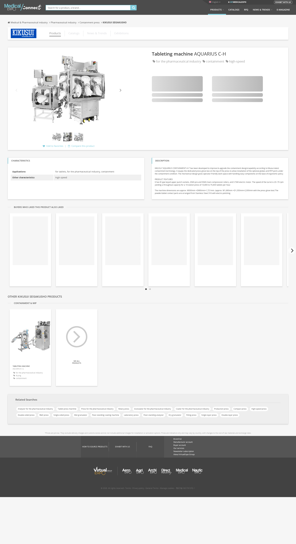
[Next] (120, 90)
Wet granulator (80, 415)
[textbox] (88, 7)
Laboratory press (131, 415)
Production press (221, 409)
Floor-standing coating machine (105, 415)
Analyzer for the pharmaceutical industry (35, 409)
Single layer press (209, 415)
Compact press (240, 409)
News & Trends (261, 9)
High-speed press (259, 409)
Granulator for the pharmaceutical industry (152, 409)
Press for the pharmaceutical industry (97, 409)
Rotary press (123, 409)
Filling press (191, 415)
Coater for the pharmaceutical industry (192, 409)
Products (216, 9)
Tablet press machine (67, 409)
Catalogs (233, 9)
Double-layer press (230, 415)
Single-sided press (61, 415)
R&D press (44, 415)
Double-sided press (26, 415)
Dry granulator (175, 415)
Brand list (177, 439)
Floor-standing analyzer (154, 415)
